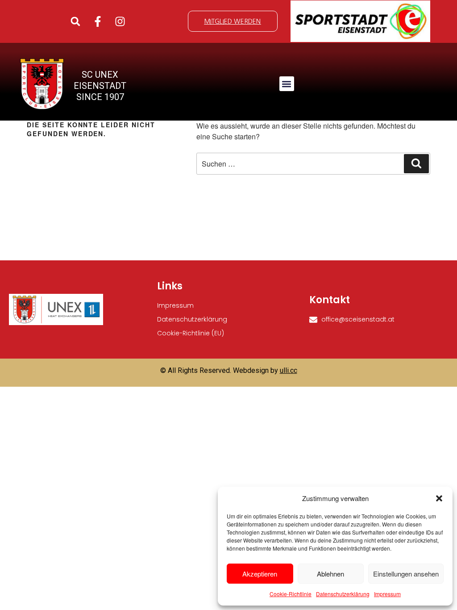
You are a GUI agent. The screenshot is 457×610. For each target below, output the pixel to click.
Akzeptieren (259, 573)
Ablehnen (330, 573)
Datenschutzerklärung (343, 593)
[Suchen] (416, 163)
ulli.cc (288, 370)
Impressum (387, 593)
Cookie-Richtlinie (291, 593)
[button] (439, 498)
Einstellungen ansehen (406, 573)
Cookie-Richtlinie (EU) (190, 333)
